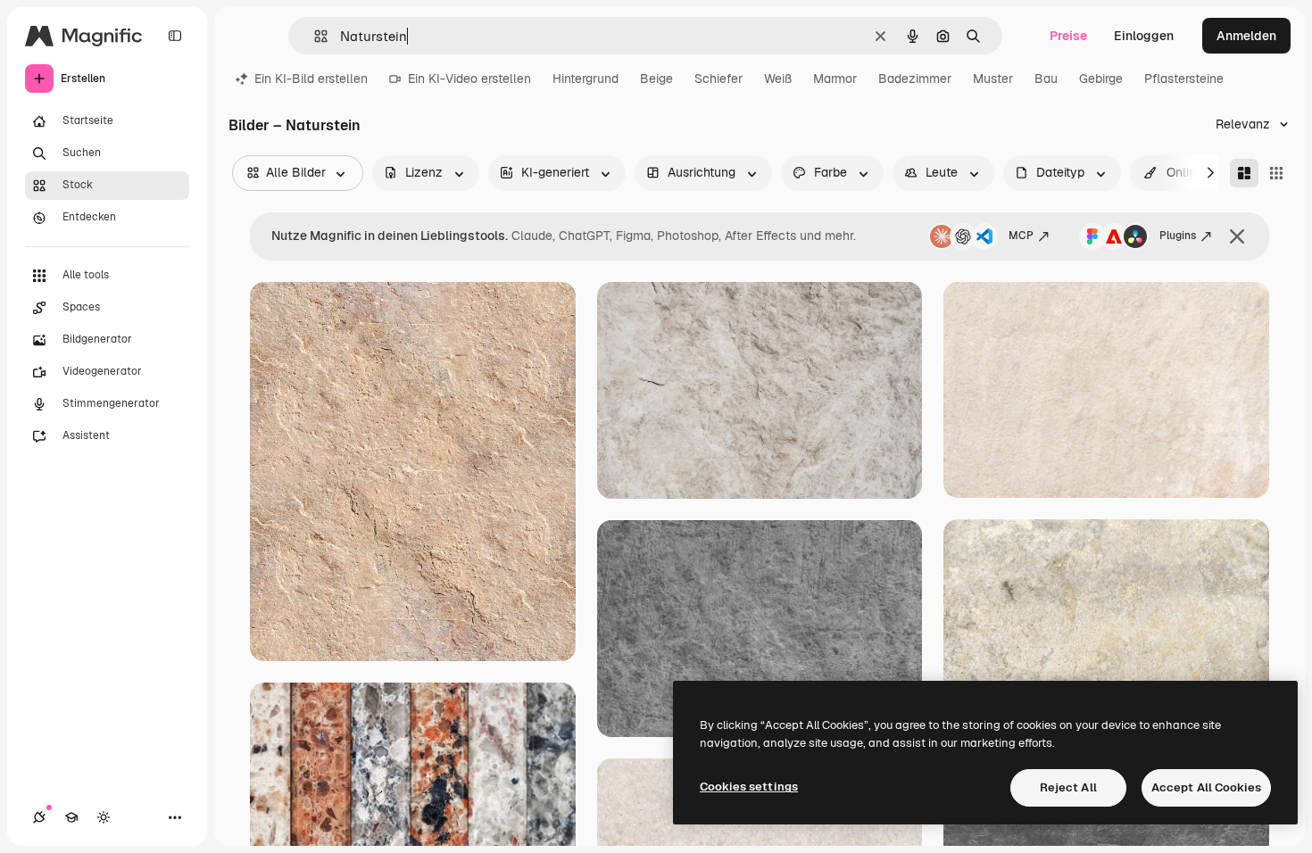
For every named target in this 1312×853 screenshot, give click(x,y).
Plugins (1177, 235)
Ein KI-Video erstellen (469, 78)
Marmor (835, 78)
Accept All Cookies (1206, 787)
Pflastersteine (1184, 78)
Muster (993, 78)
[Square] (1276, 173)
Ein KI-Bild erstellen (311, 78)
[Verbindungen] (39, 817)
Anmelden (1246, 36)
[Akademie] (71, 817)
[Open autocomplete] (313, 36)
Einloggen (1144, 36)
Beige (656, 78)
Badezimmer (914, 78)
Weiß (778, 78)
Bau (1046, 78)
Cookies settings (749, 786)
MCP (1021, 235)
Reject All (1068, 787)
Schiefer (718, 78)
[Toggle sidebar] (175, 35)
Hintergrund (585, 78)
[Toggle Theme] (103, 817)
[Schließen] (1237, 236)
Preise (1068, 36)
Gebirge (1101, 78)
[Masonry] (1244, 173)
